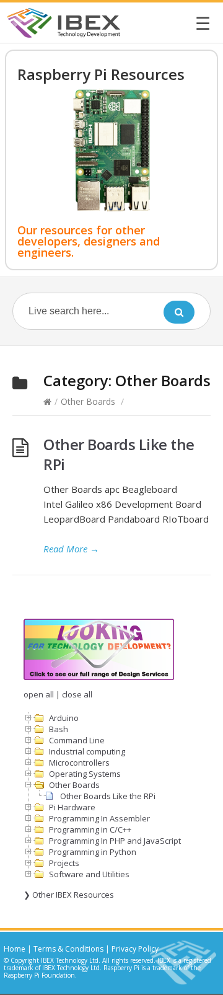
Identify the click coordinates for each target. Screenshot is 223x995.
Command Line (77, 740)
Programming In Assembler (99, 818)
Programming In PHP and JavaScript (115, 840)
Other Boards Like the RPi (119, 454)
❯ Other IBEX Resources (69, 894)
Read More (71, 548)
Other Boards (88, 401)
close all (77, 694)
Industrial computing (87, 751)
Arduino (64, 717)
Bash (58, 729)
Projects (64, 863)
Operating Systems (85, 773)
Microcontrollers (79, 762)
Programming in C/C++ (90, 829)
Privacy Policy (135, 949)
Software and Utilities (89, 874)
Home (14, 949)
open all (39, 694)
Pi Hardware (72, 807)
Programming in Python (92, 851)
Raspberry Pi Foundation (39, 975)
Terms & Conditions (68, 949)
